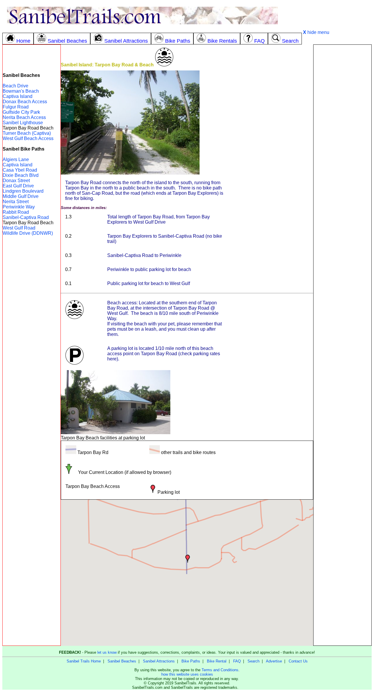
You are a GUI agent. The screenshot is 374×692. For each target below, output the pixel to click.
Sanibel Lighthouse (23, 122)
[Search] (285, 32)
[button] (187, 559)
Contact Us (298, 661)
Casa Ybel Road (20, 170)
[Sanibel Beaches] (62, 32)
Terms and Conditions (220, 670)
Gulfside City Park (21, 112)
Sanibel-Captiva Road (26, 217)
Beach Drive (15, 85)
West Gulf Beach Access (28, 138)
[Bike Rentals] (216, 32)
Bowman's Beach (21, 91)
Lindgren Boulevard (23, 191)
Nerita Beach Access (24, 117)
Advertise (274, 661)
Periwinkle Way (19, 206)
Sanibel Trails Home (84, 661)
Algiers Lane (16, 159)
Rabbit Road (16, 212)
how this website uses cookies (187, 674)
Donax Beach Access (25, 101)
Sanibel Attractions (159, 661)
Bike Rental (216, 661)
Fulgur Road (16, 106)
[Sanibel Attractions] (120, 32)
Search (253, 661)
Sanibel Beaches (122, 661)
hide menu (316, 32)
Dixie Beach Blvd (21, 175)
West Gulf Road (19, 227)
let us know (107, 652)
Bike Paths (190, 661)
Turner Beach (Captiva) (27, 133)
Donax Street (16, 180)
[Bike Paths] (172, 32)
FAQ (237, 661)
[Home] (18, 32)
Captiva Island (17, 96)
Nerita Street (16, 201)
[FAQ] (254, 32)
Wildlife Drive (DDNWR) (28, 233)
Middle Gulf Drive (21, 196)
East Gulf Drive (18, 185)
